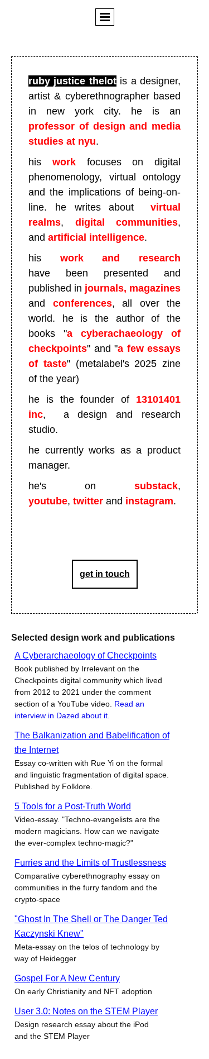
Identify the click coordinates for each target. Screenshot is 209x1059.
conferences (82, 303)
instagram (149, 501)
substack (156, 486)
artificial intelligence (96, 237)
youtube (47, 501)
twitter (88, 501)
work (64, 162)
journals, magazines (133, 288)
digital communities (126, 222)
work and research (120, 258)
